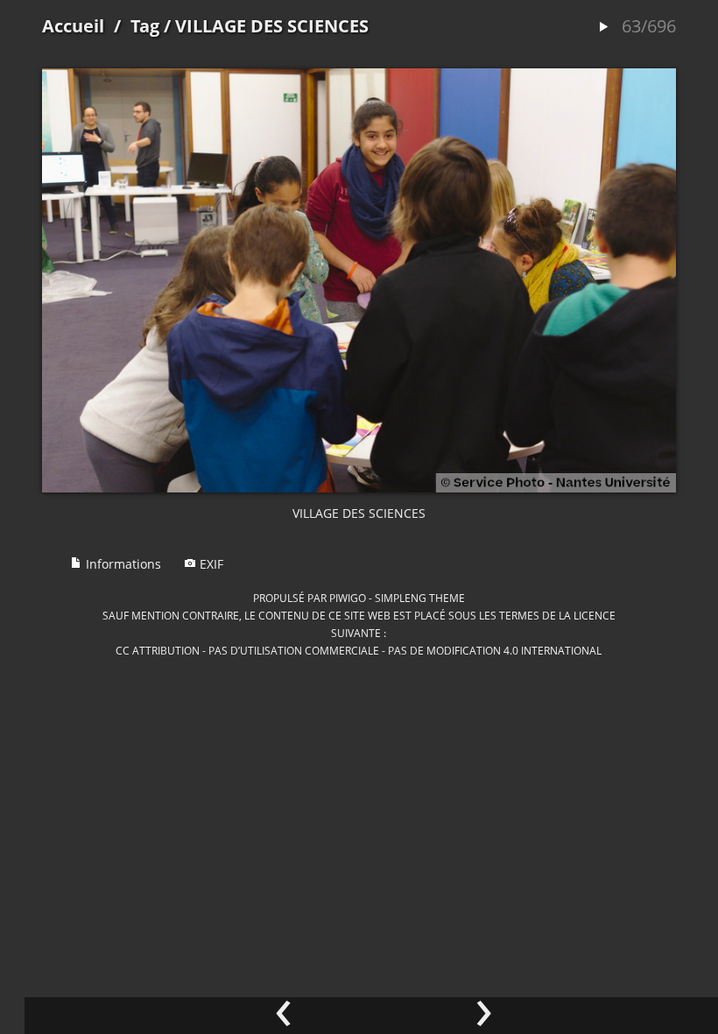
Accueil (73, 26)
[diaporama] (603, 27)
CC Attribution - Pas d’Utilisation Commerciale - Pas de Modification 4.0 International (359, 650)
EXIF (209, 564)
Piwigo (347, 598)
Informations (121, 564)
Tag (144, 26)
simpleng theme (420, 598)
